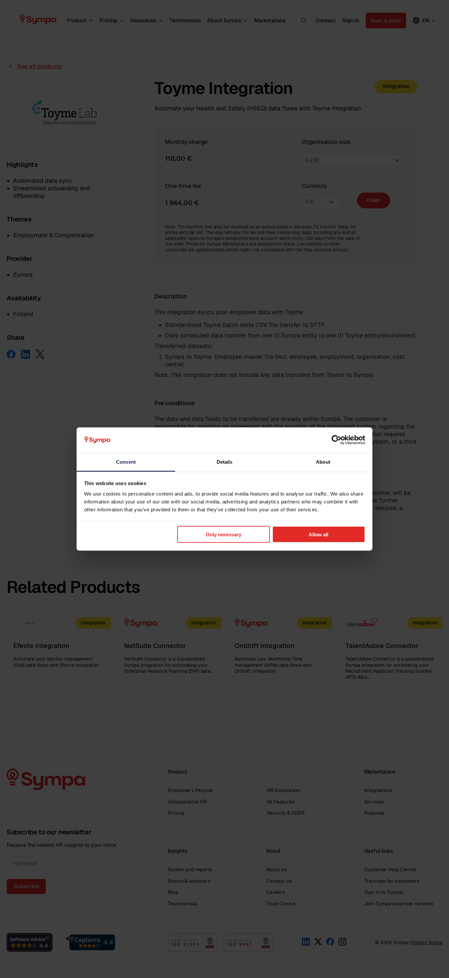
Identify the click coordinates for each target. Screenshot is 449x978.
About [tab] (323, 461)
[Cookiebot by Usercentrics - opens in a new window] (336, 440)
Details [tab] (225, 461)
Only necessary (223, 534)
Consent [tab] (126, 461)
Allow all (318, 534)
